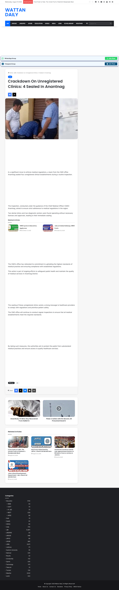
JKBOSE (14, 23)
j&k (17, 383)
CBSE (9, 504)
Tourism (8, 570)
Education (38, 23)
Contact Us (52, 586)
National (8, 553)
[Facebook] (95, 2)
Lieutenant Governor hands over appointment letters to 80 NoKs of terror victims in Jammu (64, 452)
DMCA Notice (77, 586)
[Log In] (107, 2)
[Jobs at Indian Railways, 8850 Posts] (48, 228)
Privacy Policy (68, 586)
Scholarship (68, 23)
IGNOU (47, 23)
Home (11, 73)
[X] (98, 2)
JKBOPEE (22, 23)
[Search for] (110, 23)
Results (8, 556)
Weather (79, 23)
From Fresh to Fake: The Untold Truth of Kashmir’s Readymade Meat (16, 451)
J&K (7, 23)
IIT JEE (10, 509)
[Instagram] (104, 2)
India (54, 23)
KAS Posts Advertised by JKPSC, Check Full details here (41, 450)
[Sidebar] (112, 2)
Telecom (8, 567)
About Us (45, 586)
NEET (9, 512)
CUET (9, 507)
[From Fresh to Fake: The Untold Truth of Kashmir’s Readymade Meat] (18, 442)
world (7, 576)
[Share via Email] (29, 390)
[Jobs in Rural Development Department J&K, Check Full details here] (18, 466)
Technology (9, 564)
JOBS (60, 23)
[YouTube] (101, 2)
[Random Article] (109, 2)
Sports (8, 561)
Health (8, 521)
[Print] (34, 390)
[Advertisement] (59, 41)
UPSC (9, 515)
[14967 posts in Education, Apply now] (13, 228)
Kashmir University (11, 550)
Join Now (112, 58)
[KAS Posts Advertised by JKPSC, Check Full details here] (41, 442)
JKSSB (30, 23)
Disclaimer (60, 586)
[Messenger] (25, 390)
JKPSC (8, 538)
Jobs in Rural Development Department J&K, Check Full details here (17, 475)
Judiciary (9, 547)
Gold (7, 518)
